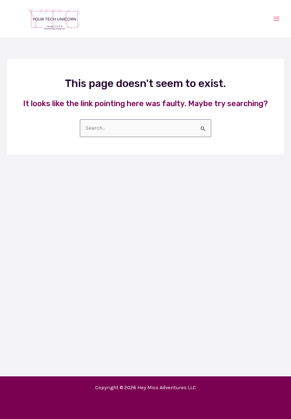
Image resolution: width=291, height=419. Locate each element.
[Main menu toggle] (276, 18)
